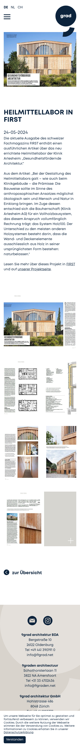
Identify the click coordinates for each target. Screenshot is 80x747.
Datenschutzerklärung (18, 732)
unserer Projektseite (34, 269)
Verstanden (14, 739)
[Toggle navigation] (7, 16)
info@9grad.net (40, 655)
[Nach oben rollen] (73, 739)
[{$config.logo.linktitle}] (65, 19)
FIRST (70, 264)
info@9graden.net (40, 685)
